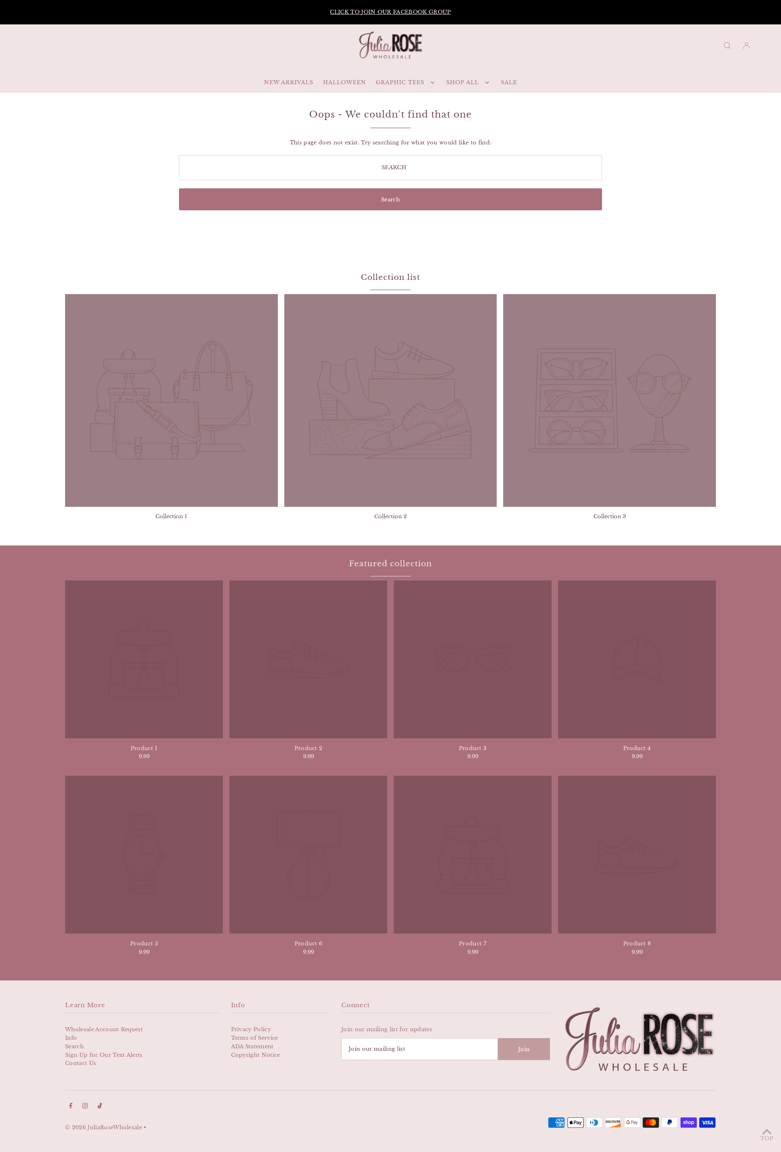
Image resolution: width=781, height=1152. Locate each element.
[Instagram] (85, 1107)
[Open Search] (727, 45)
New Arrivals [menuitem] (288, 82)
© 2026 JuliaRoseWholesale (103, 1127)
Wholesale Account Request (104, 1029)
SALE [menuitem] (509, 82)
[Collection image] (171, 400)
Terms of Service (254, 1037)
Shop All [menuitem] (462, 82)
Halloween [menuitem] (344, 82)
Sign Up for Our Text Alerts (104, 1055)
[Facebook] (70, 1107)
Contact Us (80, 1063)
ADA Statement (252, 1046)
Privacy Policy (251, 1029)
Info (71, 1037)
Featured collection (390, 563)
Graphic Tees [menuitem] (400, 82)
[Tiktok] (100, 1107)
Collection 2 (390, 516)
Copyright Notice (255, 1055)
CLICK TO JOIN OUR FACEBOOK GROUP (576, 12)
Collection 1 (171, 516)
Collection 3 (609, 516)
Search (74, 1046)
